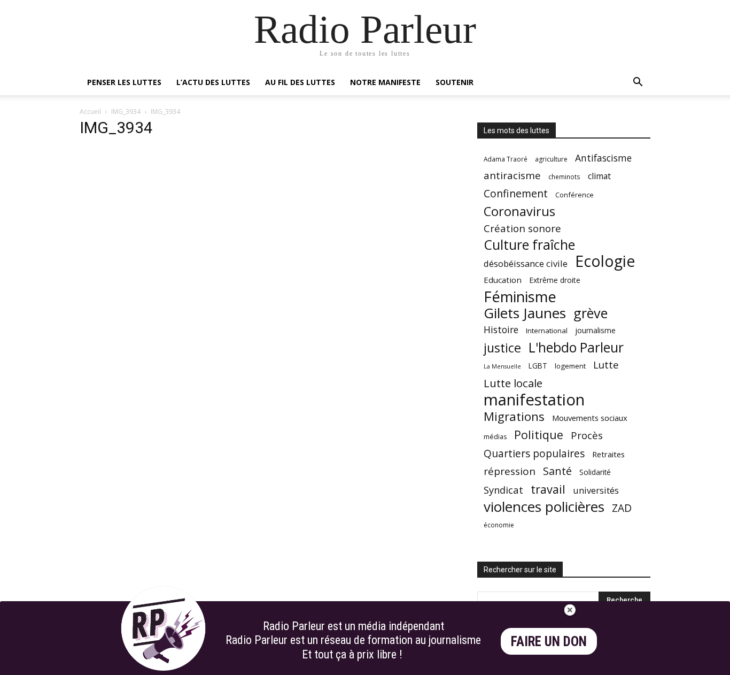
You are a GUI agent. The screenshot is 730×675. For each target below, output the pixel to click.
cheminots (564, 176)
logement (570, 366)
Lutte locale (513, 383)
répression (509, 471)
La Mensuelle (502, 366)
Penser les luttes (124, 82)
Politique (538, 434)
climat (599, 176)
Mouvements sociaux (589, 417)
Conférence (574, 195)
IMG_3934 (126, 111)
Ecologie (605, 261)
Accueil (90, 111)
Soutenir (454, 82)
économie (499, 525)
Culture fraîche (529, 244)
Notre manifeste (385, 82)
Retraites (608, 454)
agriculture (551, 159)
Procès (587, 435)
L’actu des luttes (213, 82)
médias (495, 436)
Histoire (501, 329)
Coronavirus (519, 211)
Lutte (606, 364)
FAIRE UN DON (549, 641)
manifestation (534, 399)
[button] (637, 83)
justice (502, 348)
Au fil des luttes (300, 82)
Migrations (514, 416)
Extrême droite (554, 280)
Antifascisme (603, 158)
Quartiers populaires (534, 453)
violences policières (544, 506)
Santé (557, 471)
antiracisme (512, 175)
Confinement (516, 193)
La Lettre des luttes (621, 665)
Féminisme (520, 296)
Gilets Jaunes (525, 313)
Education (503, 279)
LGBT (538, 366)
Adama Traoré (505, 159)
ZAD (622, 507)
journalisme (595, 330)
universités (596, 490)
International (547, 330)
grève (590, 313)
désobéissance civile (526, 263)
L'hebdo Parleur (576, 347)
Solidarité (595, 472)
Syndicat (503, 489)
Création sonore (522, 228)
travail (548, 489)
